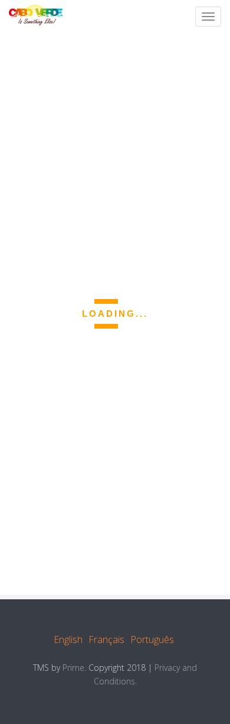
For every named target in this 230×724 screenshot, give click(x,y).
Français (106, 639)
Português (152, 639)
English (68, 639)
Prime (73, 667)
